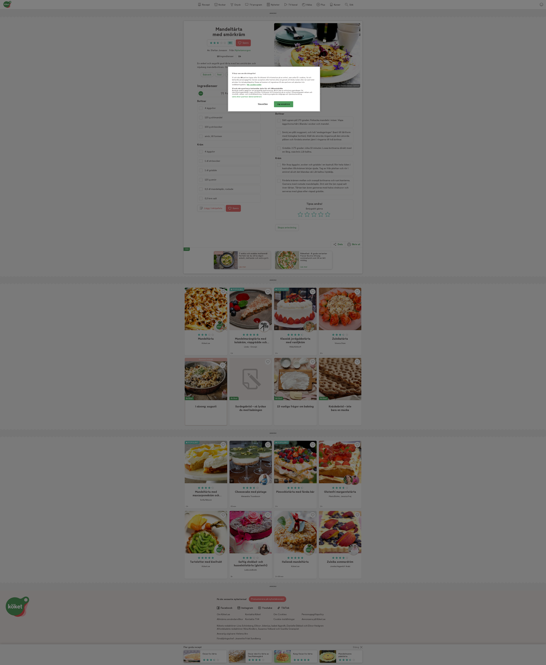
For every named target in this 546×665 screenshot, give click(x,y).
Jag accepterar (283, 104)
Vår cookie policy (254, 85)
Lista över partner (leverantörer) (246, 97)
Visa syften (263, 104)
